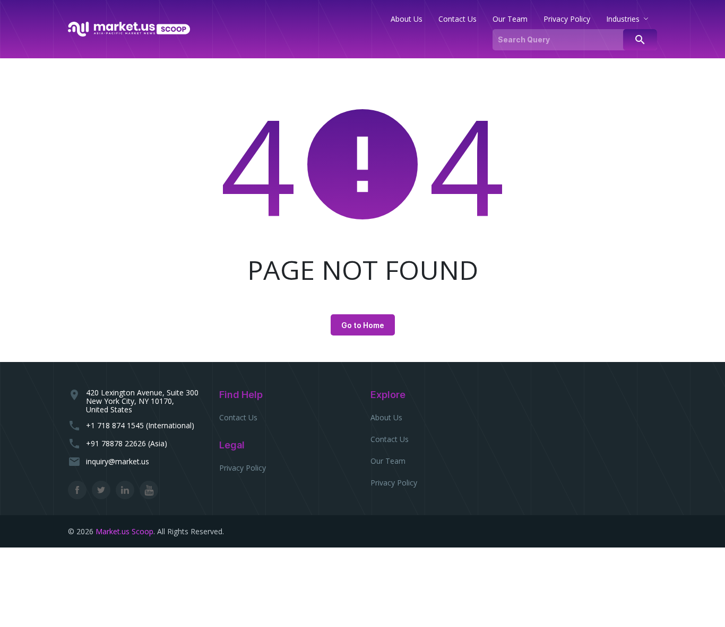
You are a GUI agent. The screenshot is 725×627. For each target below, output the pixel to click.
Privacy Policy (242, 468)
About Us (386, 417)
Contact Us (238, 417)
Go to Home (362, 325)
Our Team (387, 461)
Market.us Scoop (124, 531)
